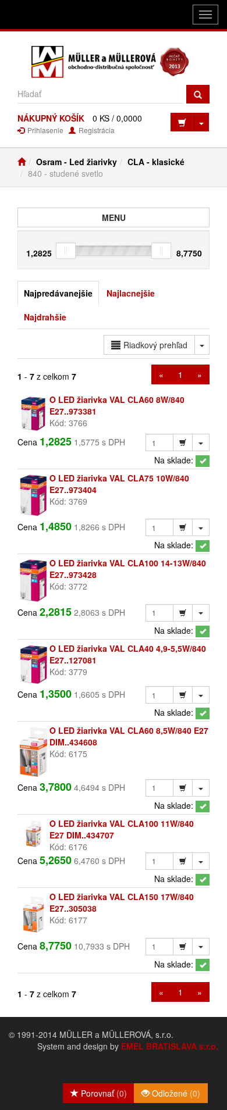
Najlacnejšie (131, 293)
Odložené (175, 1093)
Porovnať (103, 1093)
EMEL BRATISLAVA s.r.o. (169, 1046)
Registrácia (96, 130)
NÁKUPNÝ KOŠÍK (50, 118)
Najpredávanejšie (58, 293)
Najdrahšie (45, 317)
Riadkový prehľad (155, 345)
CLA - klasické (156, 161)
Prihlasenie (44, 130)
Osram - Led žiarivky (76, 161)
